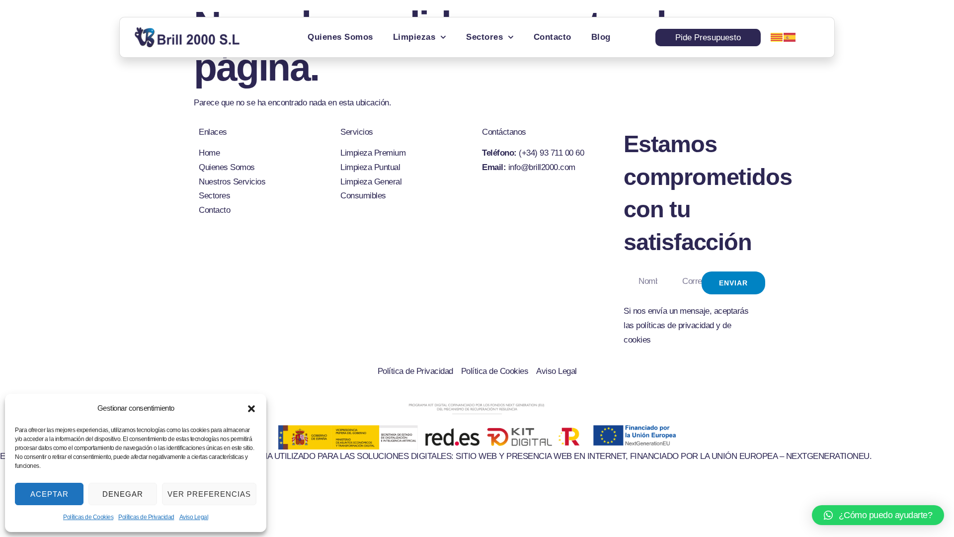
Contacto (552, 37)
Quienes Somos (340, 37)
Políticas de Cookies (88, 517)
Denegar (122, 494)
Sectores (484, 37)
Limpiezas (414, 37)
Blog (601, 37)
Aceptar (49, 494)
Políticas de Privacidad (146, 517)
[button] (251, 409)
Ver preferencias (209, 494)
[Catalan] (777, 37)
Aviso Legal (194, 517)
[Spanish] (790, 37)
